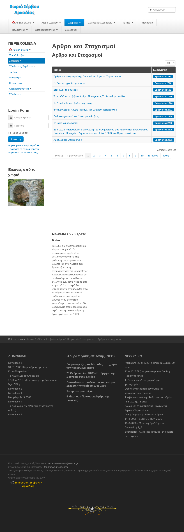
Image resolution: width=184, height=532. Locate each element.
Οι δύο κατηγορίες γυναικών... (70, 83)
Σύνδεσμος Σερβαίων (100, 22)
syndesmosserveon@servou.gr (63, 463)
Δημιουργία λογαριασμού (22, 145)
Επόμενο (153, 155)
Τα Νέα (127, 22)
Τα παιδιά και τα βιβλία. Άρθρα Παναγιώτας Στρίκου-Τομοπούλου (90, 96)
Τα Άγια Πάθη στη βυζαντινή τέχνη (73, 103)
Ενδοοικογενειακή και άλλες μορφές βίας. (77, 116)
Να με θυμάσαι (20, 132)
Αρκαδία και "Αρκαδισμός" (68, 139)
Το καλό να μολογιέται (66, 122)
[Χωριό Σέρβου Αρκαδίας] (26, 9)
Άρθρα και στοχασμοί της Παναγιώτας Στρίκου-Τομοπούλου (87, 76)
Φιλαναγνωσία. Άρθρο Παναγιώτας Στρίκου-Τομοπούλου (85, 109)
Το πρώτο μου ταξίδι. (79, 391)
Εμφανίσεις (160, 69)
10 (142, 155)
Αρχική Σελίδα (35, 339)
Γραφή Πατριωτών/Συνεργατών (76, 339)
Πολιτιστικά (18, 29)
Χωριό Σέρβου (50, 22)
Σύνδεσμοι (71, 29)
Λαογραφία (147, 22)
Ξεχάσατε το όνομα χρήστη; (24, 148)
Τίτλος (57, 69)
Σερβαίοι (73, 22)
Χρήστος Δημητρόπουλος (55, 467)
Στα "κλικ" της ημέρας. (66, 89)
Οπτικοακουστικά (45, 29)
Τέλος (166, 155)
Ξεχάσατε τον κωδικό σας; (23, 152)
